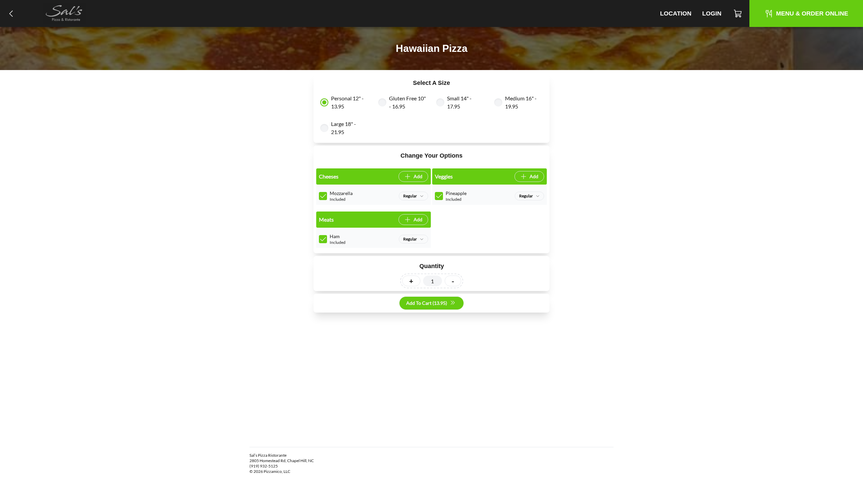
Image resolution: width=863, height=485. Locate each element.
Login (711, 13)
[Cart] (738, 13)
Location (675, 13)
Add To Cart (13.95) (426, 303)
